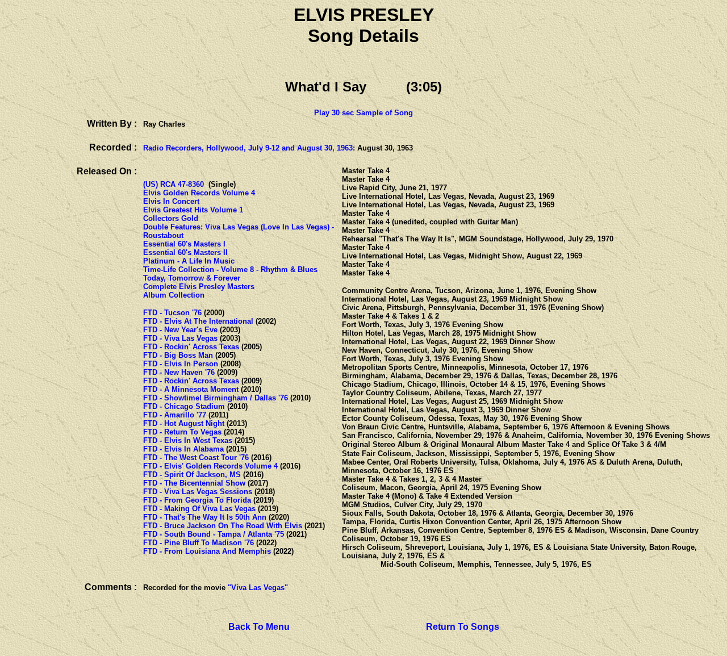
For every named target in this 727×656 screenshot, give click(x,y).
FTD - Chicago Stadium (184, 406)
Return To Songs (462, 627)
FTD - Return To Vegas (182, 432)
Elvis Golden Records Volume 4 (199, 193)
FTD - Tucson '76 (172, 312)
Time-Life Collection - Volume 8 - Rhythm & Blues (230, 269)
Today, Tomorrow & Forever (191, 278)
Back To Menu (259, 627)
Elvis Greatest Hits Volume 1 (193, 210)
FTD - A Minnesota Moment (191, 389)
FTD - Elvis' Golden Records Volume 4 (210, 466)
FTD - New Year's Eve (180, 329)
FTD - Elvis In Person (180, 364)
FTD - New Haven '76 (179, 372)
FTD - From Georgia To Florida (197, 500)
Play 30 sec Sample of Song (363, 112)
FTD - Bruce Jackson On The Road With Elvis (222, 525)
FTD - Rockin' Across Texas (191, 346)
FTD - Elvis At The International (198, 321)
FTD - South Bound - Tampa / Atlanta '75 (213, 534)
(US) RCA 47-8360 (173, 184)
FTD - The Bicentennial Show (194, 483)
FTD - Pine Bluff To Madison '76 (198, 542)
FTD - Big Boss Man (178, 355)
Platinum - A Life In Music (189, 261)
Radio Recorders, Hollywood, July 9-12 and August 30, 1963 (248, 148)
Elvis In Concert (171, 201)
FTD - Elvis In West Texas (187, 440)
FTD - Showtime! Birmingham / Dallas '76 (215, 398)
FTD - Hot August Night (183, 423)
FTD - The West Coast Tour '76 (196, 457)
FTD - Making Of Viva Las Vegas (199, 508)
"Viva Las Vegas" (258, 587)
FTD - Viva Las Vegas (180, 338)
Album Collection (173, 295)
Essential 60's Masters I (184, 244)
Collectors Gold (170, 218)
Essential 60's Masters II (185, 252)
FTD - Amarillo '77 (174, 415)
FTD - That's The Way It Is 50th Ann (204, 517)
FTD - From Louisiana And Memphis (207, 551)
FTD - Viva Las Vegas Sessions (197, 491)
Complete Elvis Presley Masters (198, 286)
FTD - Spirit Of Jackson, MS (192, 474)
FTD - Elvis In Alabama (183, 449)
